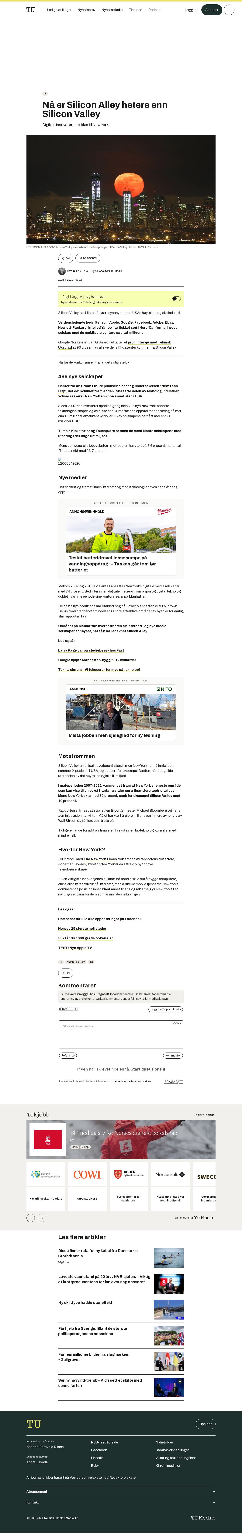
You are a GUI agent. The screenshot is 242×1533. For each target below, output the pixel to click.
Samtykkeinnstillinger (172, 1450)
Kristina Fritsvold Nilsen (45, 1447)
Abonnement (36, 1491)
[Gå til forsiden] (30, 10)
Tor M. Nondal (37, 1462)
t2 (91, 961)
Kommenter (90, 258)
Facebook (99, 1450)
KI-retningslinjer (168, 1466)
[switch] (176, 298)
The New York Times (100, 859)
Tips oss (205, 1424)
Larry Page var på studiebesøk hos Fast (91, 650)
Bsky (95, 1466)
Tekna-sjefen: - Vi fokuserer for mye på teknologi (99, 670)
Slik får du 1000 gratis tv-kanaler (85, 938)
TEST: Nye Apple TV (75, 948)
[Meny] (229, 10)
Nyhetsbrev (76, 961)
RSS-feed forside (104, 1442)
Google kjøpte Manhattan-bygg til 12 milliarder (97, 660)
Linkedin (97, 1458)
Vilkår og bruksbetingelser (176, 1458)
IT (45, 93)
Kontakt (32, 1502)
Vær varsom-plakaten (87, 1477)
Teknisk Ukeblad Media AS (60, 1518)
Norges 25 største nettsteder (82, 928)
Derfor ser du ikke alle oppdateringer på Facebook (99, 919)
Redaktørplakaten (123, 1477)
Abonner (211, 10)
